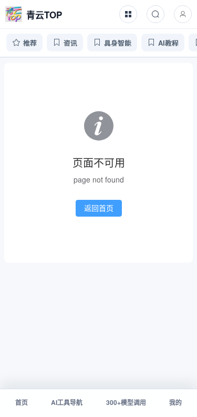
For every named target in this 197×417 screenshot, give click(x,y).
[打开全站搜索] (155, 14)
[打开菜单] (128, 14)
